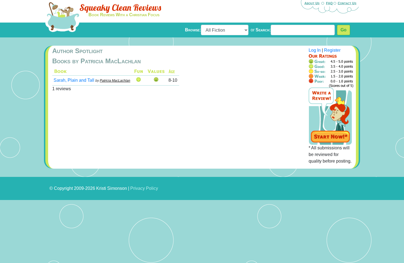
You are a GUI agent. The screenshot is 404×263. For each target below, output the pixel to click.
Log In (315, 50)
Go (344, 30)
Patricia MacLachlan (115, 81)
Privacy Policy (144, 188)
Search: (263, 30)
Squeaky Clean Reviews (120, 7)
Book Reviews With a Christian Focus (123, 14)
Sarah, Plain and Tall (74, 80)
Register (332, 50)
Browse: (193, 30)
